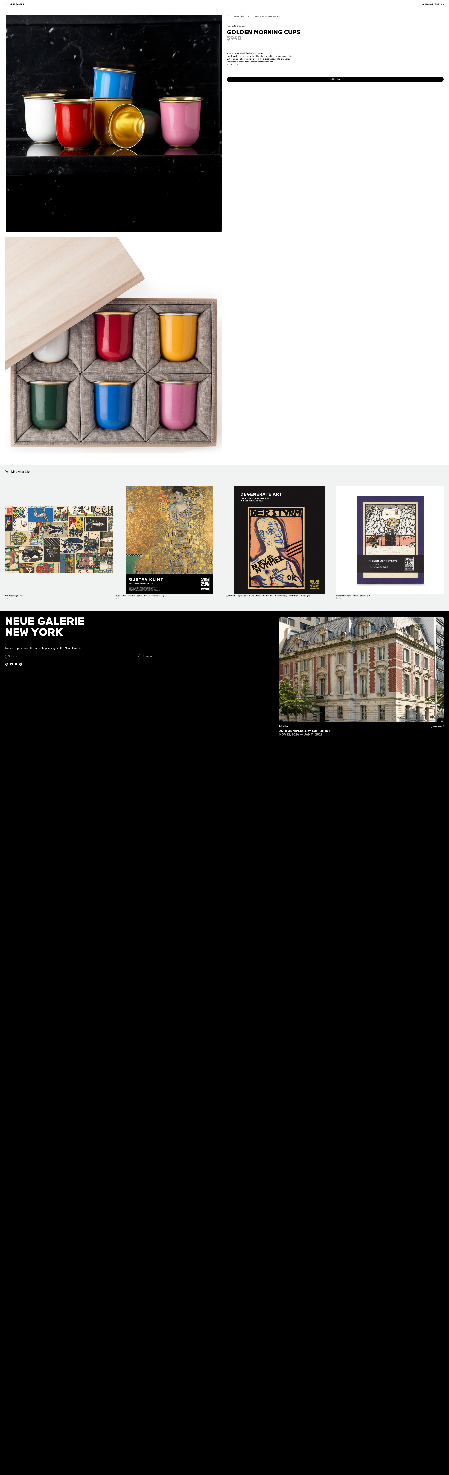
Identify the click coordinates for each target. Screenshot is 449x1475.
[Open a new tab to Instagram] (6, 664)
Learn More (437, 726)
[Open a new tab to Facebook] (11, 664)
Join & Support (430, 4)
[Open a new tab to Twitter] (20, 664)
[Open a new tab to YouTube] (16, 664)
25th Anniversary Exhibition (305, 731)
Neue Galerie (17, 4)
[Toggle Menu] (6, 4)
